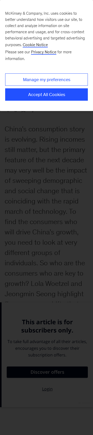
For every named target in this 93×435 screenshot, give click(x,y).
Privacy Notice (43, 52)
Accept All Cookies (46, 94)
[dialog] (46, 55)
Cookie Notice (35, 44)
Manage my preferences (46, 79)
